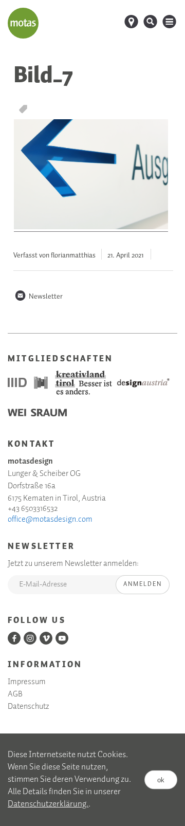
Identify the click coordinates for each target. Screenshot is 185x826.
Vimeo (46, 638)
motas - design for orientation (23, 23)
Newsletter (38, 296)
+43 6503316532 (33, 509)
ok (160, 779)
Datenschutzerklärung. (48, 804)
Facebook (14, 638)
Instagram (30, 638)
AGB (15, 694)
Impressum (27, 682)
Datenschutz (28, 707)
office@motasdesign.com (50, 520)
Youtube (61, 638)
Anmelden (142, 584)
